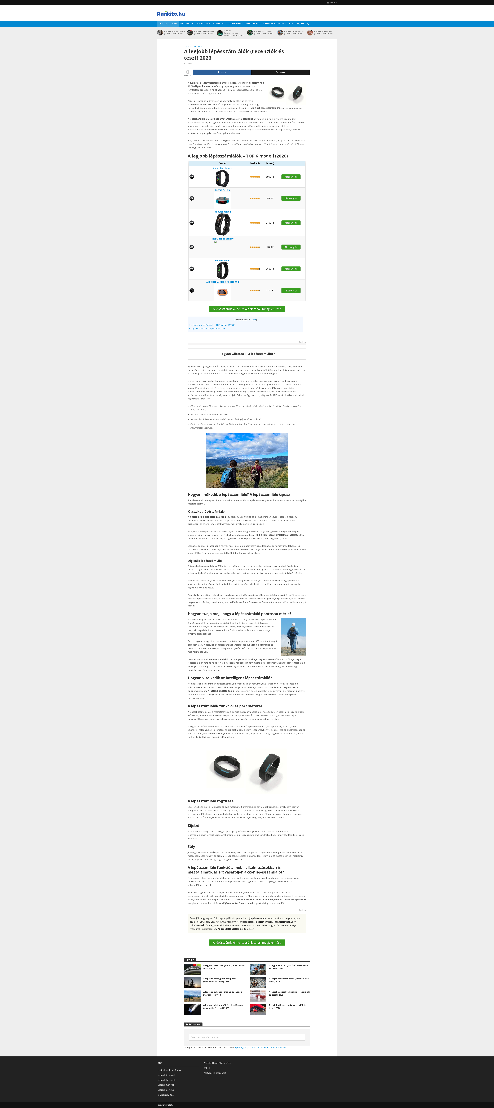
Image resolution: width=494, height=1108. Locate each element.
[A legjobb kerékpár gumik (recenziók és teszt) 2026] (190, 32)
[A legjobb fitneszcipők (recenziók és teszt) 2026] (258, 1009)
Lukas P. (189, 63)
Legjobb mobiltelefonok (169, 1070)
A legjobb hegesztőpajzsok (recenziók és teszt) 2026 (233, 33)
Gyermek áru (203, 23)
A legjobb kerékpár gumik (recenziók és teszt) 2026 (204, 32)
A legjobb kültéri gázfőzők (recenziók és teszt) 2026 (294, 32)
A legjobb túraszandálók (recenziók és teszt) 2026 (289, 980)
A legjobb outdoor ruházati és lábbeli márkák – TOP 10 (222, 993)
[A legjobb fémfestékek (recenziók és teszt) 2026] (250, 32)
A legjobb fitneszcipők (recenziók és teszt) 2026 (287, 1007)
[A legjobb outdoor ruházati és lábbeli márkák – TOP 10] (192, 995)
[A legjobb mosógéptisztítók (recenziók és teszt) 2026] (160, 32)
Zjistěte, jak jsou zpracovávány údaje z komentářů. (260, 1047)
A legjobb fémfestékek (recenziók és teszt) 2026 (263, 32)
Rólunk (207, 1068)
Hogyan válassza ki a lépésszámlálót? (207, 328)
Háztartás (218, 23)
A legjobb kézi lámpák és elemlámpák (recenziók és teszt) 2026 (223, 1007)
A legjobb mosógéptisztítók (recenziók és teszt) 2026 (174, 32)
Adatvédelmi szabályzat (215, 1072)
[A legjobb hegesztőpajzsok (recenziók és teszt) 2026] (220, 33)
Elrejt (254, 319)
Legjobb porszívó (166, 1089)
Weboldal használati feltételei (218, 1063)
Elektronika (235, 23)
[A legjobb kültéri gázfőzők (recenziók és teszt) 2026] (280, 32)
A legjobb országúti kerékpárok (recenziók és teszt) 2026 (219, 980)
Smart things (253, 23)
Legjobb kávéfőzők (167, 1080)
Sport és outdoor (168, 23)
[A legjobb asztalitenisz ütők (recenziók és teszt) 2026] (258, 995)
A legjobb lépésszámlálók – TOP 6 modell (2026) (212, 325)
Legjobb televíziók (166, 1075)
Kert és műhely (296, 23)
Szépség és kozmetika (273, 23)
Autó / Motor (187, 23)
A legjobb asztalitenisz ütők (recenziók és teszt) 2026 (289, 993)
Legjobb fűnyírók (166, 1084)
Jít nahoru (302, 342)
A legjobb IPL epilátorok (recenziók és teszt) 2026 (323, 32)
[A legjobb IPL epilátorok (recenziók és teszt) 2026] (310, 32)
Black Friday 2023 (166, 1094)
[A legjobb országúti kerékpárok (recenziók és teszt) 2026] (192, 982)
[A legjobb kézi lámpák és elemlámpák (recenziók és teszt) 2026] (192, 1009)
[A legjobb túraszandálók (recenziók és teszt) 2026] (258, 982)
